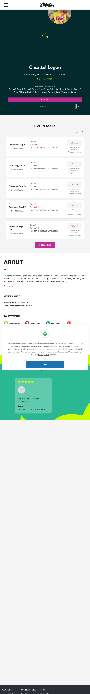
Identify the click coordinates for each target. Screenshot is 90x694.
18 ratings (47, 79)
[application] (45, 347)
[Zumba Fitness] (47, 4)
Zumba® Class (36, 144)
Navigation (6, 5)
